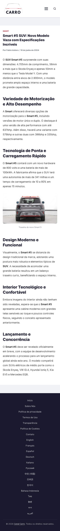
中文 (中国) (30, 473)
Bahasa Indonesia (30, 490)
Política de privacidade (30, 411)
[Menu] (46, 8)
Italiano (30, 462)
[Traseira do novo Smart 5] (30, 208)
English (30, 440)
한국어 (30, 485)
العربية (30, 513)
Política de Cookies (30, 428)
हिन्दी (30, 502)
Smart (6, 31)
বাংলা (30, 507)
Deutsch (30, 457)
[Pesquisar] (54, 8)
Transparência (30, 423)
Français (30, 445)
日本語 (30, 479)
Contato (30, 434)
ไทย (30, 496)
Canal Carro (19, 524)
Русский (30, 468)
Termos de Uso (30, 417)
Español (30, 451)
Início (30, 400)
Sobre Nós (30, 406)
